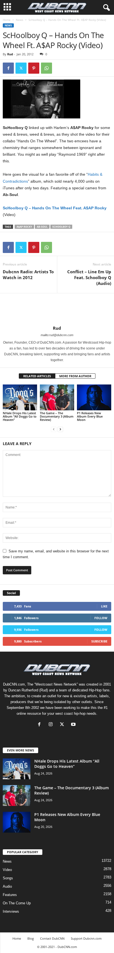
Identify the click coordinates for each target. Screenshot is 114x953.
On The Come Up (17, 903)
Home (7, 20)
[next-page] (60, 429)
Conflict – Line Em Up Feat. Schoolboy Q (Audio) (89, 277)
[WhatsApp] (46, 68)
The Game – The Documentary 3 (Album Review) (57, 416)
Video (7, 870)
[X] (63, 725)
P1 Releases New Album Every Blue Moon (90, 416)
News (19, 20)
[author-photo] (57, 309)
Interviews (11, 911)
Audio (7, 886)
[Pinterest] (33, 68)
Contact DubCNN (52, 938)
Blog (30, 938)
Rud (10, 54)
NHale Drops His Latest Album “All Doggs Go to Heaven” (20, 416)
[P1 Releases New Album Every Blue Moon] (94, 397)
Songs (8, 878)
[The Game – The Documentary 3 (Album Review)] (57, 397)
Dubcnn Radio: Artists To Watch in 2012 (28, 274)
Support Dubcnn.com (86, 938)
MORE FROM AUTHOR (75, 376)
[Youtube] (74, 725)
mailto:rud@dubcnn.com (57, 335)
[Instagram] (52, 725)
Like (104, 606)
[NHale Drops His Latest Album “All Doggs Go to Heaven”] (20, 397)
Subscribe (99, 641)
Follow (100, 618)
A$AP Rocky (24, 227)
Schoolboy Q (61, 227)
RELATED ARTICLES (37, 376)
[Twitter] (21, 68)
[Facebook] (8, 68)
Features (10, 895)
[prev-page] (53, 429)
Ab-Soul (42, 227)
